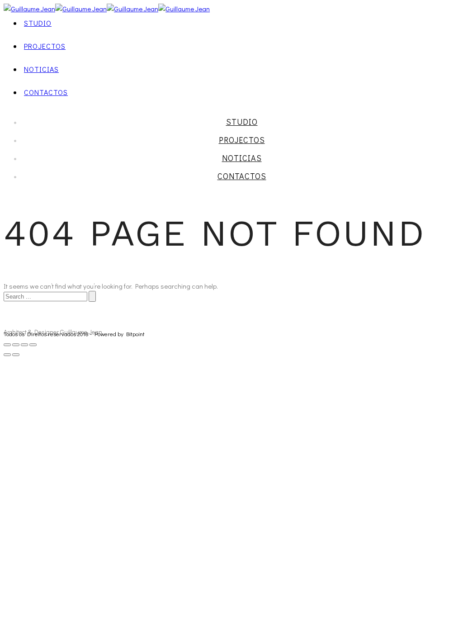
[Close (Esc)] (7, 344)
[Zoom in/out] (33, 344)
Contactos (46, 92)
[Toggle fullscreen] (24, 344)
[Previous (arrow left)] (7, 354)
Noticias (41, 69)
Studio (38, 23)
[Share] (15, 344)
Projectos (45, 46)
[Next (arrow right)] (15, 354)
